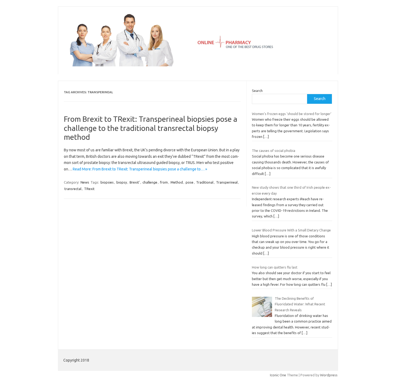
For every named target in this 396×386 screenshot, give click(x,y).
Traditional (204, 182)
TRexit (89, 189)
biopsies (107, 182)
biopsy (121, 182)
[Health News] (198, 65)
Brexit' (135, 182)
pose (189, 182)
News (85, 182)
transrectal (72, 189)
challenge (150, 182)
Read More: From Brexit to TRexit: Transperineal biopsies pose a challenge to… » (140, 169)
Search (257, 90)
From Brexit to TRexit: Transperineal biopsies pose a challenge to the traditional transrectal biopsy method (150, 128)
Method (177, 182)
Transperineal (227, 182)
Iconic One (278, 375)
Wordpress (329, 375)
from (164, 182)
